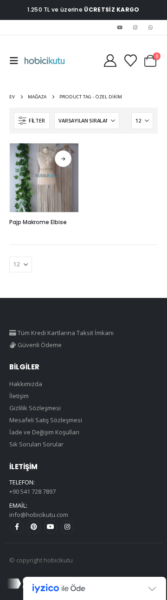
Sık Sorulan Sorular (36, 444)
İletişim (19, 396)
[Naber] (150, 27)
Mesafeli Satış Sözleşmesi (45, 420)
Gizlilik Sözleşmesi (35, 408)
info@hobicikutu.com (38, 514)
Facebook (17, 527)
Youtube (51, 527)
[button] (16, 61)
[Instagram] (135, 27)
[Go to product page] (44, 177)
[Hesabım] (110, 60)
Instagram (67, 527)
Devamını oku (63, 158)
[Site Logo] (44, 61)
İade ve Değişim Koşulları (44, 432)
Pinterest (33, 527)
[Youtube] (119, 27)
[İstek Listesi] (130, 60)
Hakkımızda (25, 384)
